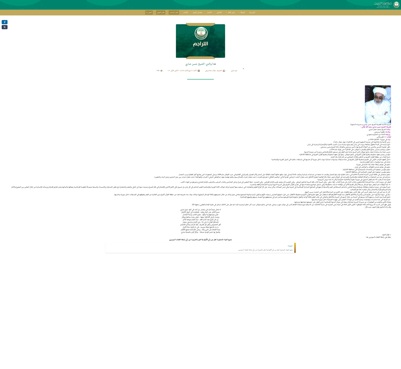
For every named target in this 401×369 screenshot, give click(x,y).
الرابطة (242, 12)
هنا (367, 237)
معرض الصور (197, 12)
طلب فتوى (160, 12)
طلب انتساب (173, 12)
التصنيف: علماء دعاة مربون (213, 70)
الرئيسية (252, 12)
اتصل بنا (149, 12)
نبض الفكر (231, 12)
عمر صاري (234, 71)
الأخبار (209, 12)
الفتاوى (219, 12)
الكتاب (185, 12)
